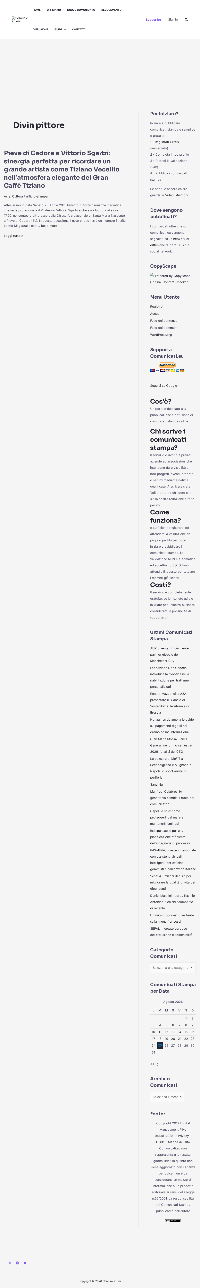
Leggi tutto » (13, 235)
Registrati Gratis (167, 142)
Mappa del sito (179, 1142)
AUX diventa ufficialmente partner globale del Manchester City (169, 654)
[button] (64, 29)
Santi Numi (158, 784)
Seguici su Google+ (164, 386)
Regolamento (111, 9)
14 (179, 1032)
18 (160, 1039)
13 (173, 1032)
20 (173, 1039)
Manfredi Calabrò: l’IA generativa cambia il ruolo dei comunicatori (172, 798)
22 (186, 1039)
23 (193, 1039)
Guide (58, 29)
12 (166, 1032)
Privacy (183, 1136)
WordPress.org (161, 335)
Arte (7, 196)
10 (153, 1032)
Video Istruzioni (176, 195)
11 (160, 1032)
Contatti (79, 29)
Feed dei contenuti (164, 321)
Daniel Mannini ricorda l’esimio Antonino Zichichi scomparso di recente (172, 902)
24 (153, 1045)
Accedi (155, 313)
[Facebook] (17, 1263)
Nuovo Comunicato (81, 9)
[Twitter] (25, 1263)
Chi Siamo (54, 9)
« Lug (154, 1064)
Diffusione (40, 29)
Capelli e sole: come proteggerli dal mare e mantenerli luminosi (166, 817)
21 (179, 1039)
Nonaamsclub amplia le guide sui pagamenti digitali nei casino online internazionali (172, 725)
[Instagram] (9, 1263)
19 (166, 1039)
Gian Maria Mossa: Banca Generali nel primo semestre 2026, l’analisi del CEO (171, 745)
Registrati (157, 306)
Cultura (17, 196)
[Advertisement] (100, 68)
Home (37, 9)
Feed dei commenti (164, 328)
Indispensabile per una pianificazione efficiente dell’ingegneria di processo (170, 837)
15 (186, 1032)
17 (153, 1039)
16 (192, 1032)
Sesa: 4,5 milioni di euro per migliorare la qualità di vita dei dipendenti (172, 882)
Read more (49, 226)
